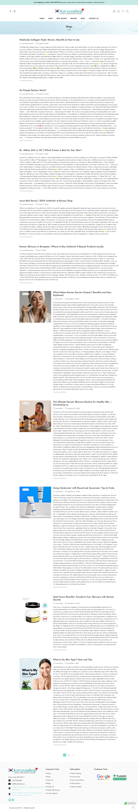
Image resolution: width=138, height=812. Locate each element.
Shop (50, 18)
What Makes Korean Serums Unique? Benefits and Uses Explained (82, 294)
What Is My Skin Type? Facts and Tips (72, 659)
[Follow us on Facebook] (10, 11)
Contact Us (93, 18)
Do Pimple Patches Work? (32, 90)
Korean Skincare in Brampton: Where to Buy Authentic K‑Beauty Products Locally (61, 246)
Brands (74, 18)
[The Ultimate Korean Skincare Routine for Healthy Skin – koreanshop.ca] (35, 416)
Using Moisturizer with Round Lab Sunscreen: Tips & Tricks (83, 488)
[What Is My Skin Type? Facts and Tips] (35, 674)
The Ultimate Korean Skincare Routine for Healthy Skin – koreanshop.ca (82, 403)
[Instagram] (13, 800)
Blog (83, 18)
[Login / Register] (114, 11)
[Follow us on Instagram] (14, 11)
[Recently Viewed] (133, 807)
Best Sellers (62, 18)
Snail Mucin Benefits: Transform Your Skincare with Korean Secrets (83, 598)
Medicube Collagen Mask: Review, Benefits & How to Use (49, 39)
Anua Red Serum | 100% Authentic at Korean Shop (46, 200)
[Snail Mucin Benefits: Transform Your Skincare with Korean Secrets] (35, 611)
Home (42, 18)
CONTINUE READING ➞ (26, 81)
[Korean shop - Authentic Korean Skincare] (69, 11)
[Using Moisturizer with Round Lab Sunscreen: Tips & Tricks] (35, 502)
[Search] (127, 11)
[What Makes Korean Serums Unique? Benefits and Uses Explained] (35, 307)
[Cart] (118, 11)
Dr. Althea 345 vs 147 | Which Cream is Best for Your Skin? (50, 150)
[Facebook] (9, 800)
